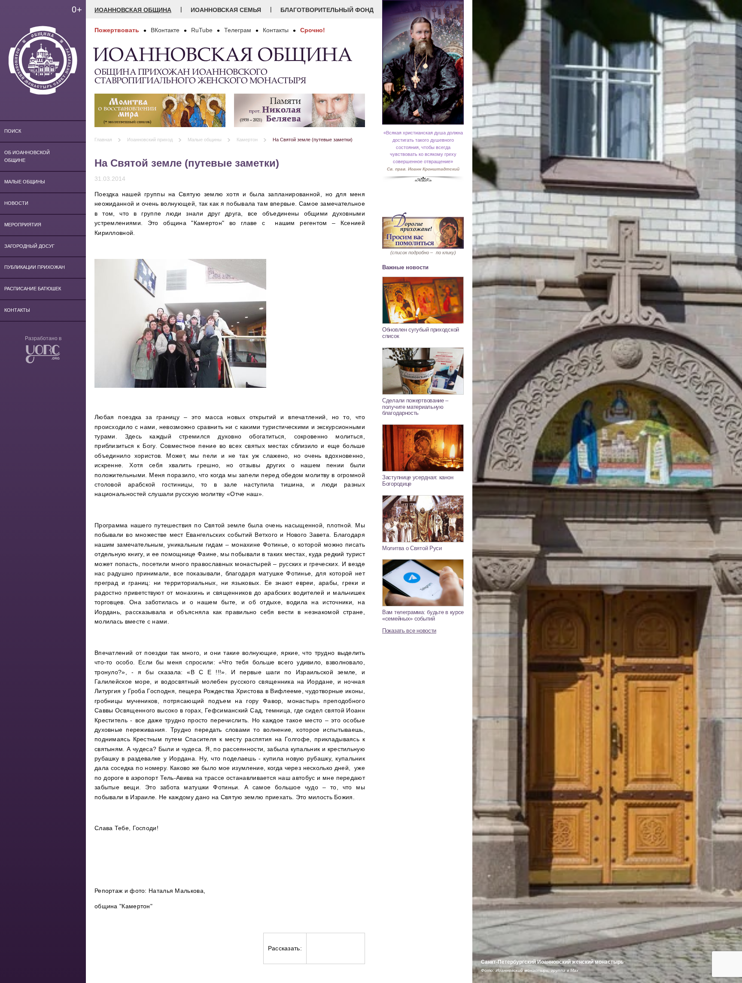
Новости (16, 203)
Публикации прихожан (34, 267)
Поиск (12, 131)
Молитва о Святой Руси (412, 548)
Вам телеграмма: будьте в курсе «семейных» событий (423, 615)
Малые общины (24, 181)
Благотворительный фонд (327, 9)
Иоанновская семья (226, 9)
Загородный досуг (29, 246)
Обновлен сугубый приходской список (420, 332)
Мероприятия (22, 224)
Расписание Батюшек (32, 288)
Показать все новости (409, 630)
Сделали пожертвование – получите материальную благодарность (415, 406)
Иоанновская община (132, 9)
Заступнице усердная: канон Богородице (417, 480)
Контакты (17, 310)
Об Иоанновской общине (27, 156)
